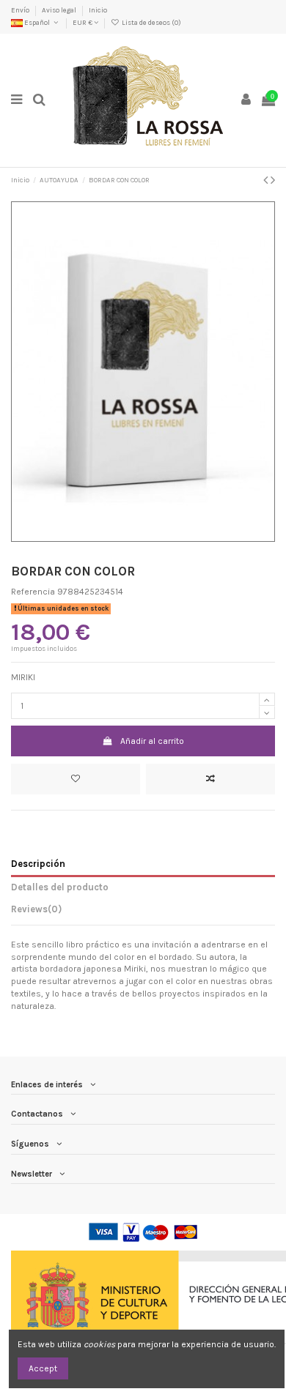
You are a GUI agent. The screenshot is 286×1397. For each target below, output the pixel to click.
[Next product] (273, 180)
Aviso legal (60, 10)
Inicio (98, 10)
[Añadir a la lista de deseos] (75, 779)
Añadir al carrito (152, 741)
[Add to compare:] (210, 779)
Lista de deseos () (150, 22)
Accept (43, 1368)
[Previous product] (267, 180)
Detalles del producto (60, 887)
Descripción (38, 863)
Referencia (33, 591)
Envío (21, 10)
